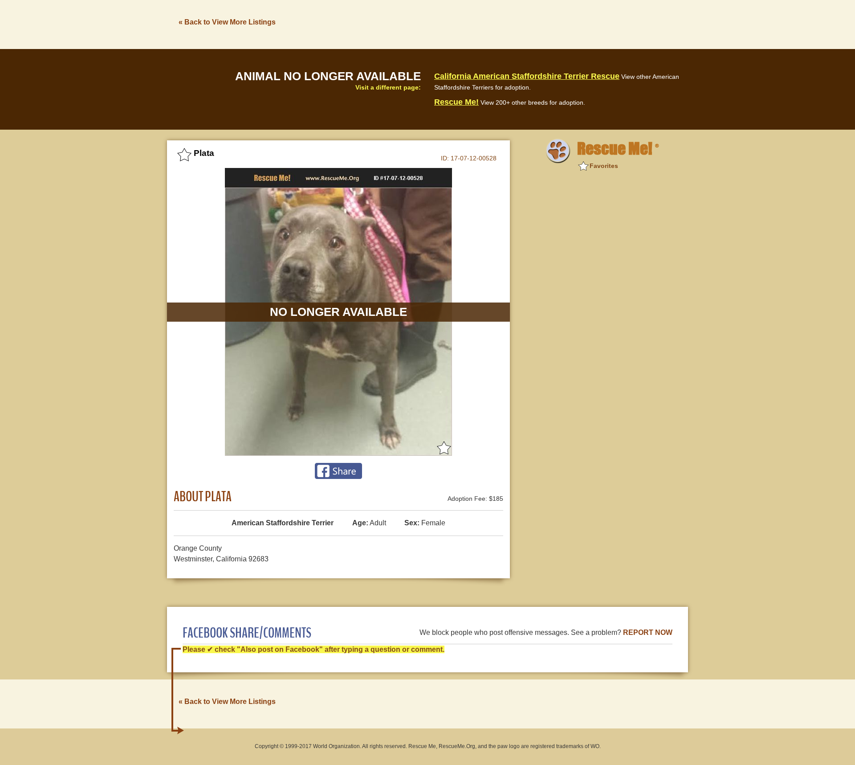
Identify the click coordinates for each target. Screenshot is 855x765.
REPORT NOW (647, 632)
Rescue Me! (456, 102)
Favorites (604, 165)
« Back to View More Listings (227, 22)
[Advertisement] (526, 24)
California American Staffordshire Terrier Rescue (526, 76)
